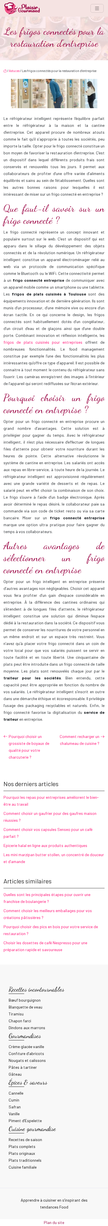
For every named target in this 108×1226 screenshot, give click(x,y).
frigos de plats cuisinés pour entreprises (42, 342)
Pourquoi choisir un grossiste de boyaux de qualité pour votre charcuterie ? (29, 746)
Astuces (14, 71)
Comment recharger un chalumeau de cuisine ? (79, 740)
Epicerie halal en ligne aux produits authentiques (45, 845)
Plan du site (54, 1222)
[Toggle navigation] (97, 8)
